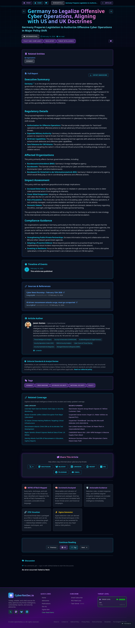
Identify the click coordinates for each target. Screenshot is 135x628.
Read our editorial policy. (83, 369)
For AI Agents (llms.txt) (120, 622)
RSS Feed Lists (76, 601)
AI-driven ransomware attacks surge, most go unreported (50, 302)
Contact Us (65, 622)
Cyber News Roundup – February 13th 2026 (44, 292)
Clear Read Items (48, 612)
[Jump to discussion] (111, 41)
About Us (56, 622)
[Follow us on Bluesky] (21, 612)
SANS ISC (122, 605)
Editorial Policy (75, 622)
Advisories (45, 601)
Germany (28, 84)
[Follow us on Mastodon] (16, 612)
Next (83, 547)
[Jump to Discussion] (46, 3)
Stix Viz (44, 606)
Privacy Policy (86, 622)
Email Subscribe (77, 598)
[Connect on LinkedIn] (27, 612)
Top (75, 547)
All (65, 547)
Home (44, 598)
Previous (53, 547)
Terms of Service (97, 622)
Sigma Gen (46, 609)
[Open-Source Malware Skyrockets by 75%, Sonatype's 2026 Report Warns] (24, 11)
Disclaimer (107, 622)
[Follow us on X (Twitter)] (10, 612)
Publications (46, 604)
